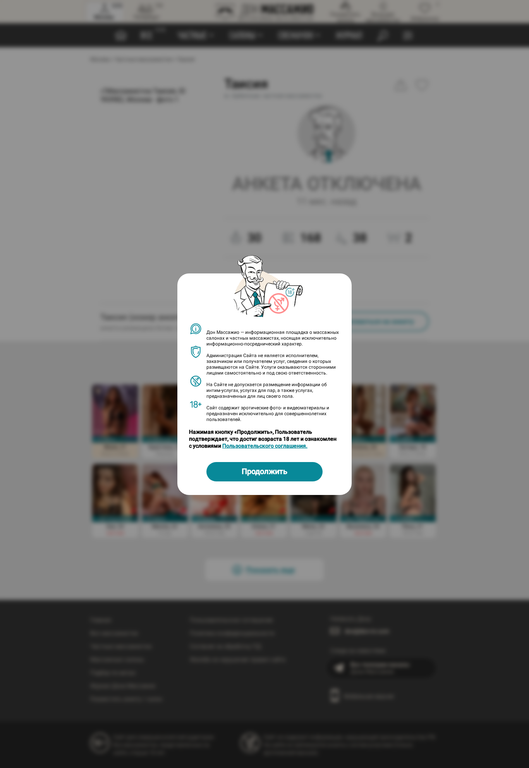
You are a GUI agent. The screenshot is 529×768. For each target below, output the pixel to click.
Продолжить (264, 471)
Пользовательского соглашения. (264, 446)
